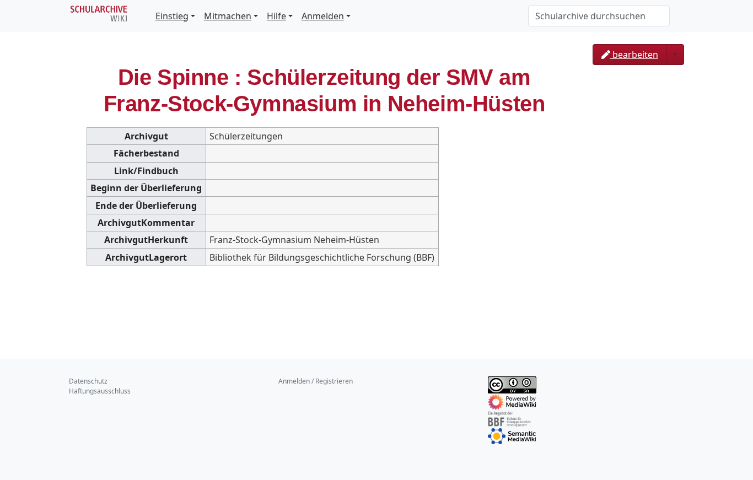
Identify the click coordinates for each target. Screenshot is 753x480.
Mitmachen (227, 16)
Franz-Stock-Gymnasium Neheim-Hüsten (294, 240)
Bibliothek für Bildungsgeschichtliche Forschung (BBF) (321, 257)
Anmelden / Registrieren (315, 381)
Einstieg (172, 16)
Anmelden (323, 16)
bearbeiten (634, 54)
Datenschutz (88, 381)
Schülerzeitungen (246, 136)
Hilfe (276, 16)
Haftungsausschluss (100, 391)
